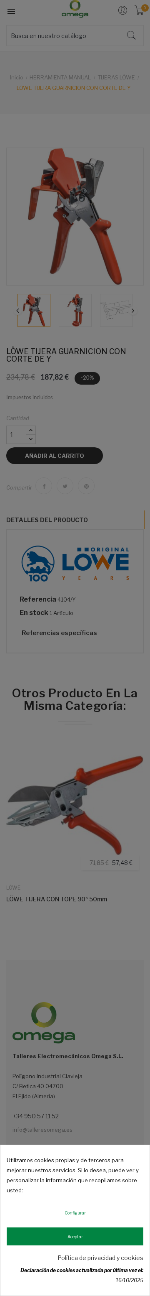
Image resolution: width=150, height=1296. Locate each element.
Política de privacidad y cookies (100, 1257)
